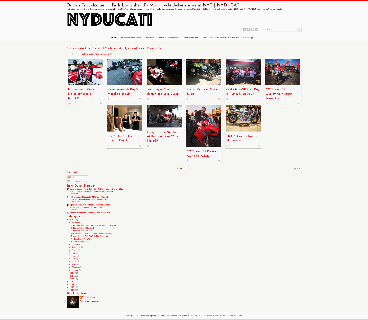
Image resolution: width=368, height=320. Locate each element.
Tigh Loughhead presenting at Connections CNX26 (89, 199)
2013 (72, 287)
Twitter (244, 29)
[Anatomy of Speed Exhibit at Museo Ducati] (180, 99)
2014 (72, 284)
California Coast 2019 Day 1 (82, 231)
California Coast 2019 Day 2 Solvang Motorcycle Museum (95, 225)
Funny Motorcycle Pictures (227, 38)
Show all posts (198, 61)
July (73, 253)
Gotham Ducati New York (81, 239)
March (74, 264)
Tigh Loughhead (88, 297)
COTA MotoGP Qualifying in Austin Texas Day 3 (279, 94)
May (74, 259)
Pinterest (252, 29)
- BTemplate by (214, 316)
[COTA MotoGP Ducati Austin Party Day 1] (219, 161)
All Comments (76, 182)
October (75, 244)
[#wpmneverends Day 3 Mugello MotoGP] (140, 99)
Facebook (248, 29)
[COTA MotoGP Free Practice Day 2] (140, 145)
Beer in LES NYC (236, 316)
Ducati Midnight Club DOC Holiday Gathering (89, 236)
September (76, 247)
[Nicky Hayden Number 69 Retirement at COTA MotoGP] (180, 146)
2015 (72, 282)
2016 (72, 279)
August (75, 250)
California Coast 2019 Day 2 (82, 228)
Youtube (256, 29)
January (75, 270)
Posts (72, 177)
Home (113, 38)
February (75, 267)
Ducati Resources (191, 38)
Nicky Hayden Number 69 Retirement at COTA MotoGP (163, 136)
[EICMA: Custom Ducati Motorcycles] (259, 145)
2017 (72, 276)
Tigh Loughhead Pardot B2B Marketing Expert (89, 197)
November (76, 223)
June (74, 256)
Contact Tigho (248, 38)
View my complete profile (89, 301)
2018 (72, 273)
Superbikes (150, 38)
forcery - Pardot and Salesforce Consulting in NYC (90, 213)
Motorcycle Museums (169, 38)
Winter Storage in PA (79, 242)
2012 (72, 290)
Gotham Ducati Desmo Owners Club (96, 54)
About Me (207, 38)
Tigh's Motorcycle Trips (130, 38)
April (74, 262)
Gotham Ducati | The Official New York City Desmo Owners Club (96, 189)
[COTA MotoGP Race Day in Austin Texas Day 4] (259, 99)
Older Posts (297, 168)
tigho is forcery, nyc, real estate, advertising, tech (90, 205)
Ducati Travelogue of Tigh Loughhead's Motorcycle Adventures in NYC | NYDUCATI (153, 5)
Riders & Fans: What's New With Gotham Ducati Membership (93, 191)
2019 (72, 220)
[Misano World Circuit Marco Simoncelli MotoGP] (101, 103)
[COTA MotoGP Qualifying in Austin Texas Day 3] (298, 103)
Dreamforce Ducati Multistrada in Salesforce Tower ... (93, 234)
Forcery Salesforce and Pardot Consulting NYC (87, 207)
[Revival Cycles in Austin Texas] (219, 99)
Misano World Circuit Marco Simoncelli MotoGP (82, 94)
